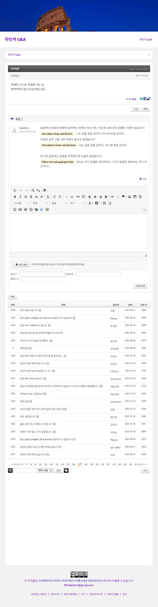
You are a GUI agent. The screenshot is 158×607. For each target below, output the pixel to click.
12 (51, 464)
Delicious (148, 98)
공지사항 (55, 594)
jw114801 (115, 447)
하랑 (112, 311)
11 (46, 464)
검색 (10, 470)
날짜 (130, 305)
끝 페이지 (140, 464)
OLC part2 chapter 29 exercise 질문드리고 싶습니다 (46, 318)
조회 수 (143, 305)
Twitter (141, 98)
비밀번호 (69, 274)
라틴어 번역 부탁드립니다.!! (33, 454)
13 (56, 464)
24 (119, 464)
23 (114, 464)
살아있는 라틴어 (38, 594)
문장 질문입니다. (28, 416)
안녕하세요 (115, 379)
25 (125, 464)
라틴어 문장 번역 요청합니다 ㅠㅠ (36, 371)
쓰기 (145, 470)
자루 (112, 455)
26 (130, 464)
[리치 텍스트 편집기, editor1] (79, 233)
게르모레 (114, 386)
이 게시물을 (131, 99)
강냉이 (113, 356)
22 (108, 464)
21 (102, 464)
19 (91, 464)
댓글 (144, 179)
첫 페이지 (18, 464)
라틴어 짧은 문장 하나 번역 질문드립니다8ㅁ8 (42, 409)
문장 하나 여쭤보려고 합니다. (34, 325)
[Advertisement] (79, 520)
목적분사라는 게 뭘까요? (31, 394)
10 (40, 464)
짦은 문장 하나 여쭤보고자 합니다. (36, 424)
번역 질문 (24, 401)
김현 (112, 409)
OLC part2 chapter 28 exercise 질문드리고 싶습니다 (46, 439)
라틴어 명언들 (70, 594)
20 (97, 464)
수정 (136, 109)
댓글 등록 (140, 286)
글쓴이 (13, 274)
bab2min (24, 128)
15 (68, 464)
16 (73, 464)
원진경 (113, 341)
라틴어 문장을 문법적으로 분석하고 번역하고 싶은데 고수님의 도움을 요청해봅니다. (59, 386)
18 (86, 464)
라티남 (113, 432)
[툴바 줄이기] (144, 210)
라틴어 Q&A (15, 39)
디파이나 (114, 371)
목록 (145, 109)
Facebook (144, 98)
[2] (40, 310)
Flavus (113, 318)
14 (62, 464)
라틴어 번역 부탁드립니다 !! (33, 363)
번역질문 (15, 69)
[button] (15, 190)
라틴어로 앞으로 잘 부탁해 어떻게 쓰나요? (40, 333)
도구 (83, 594)
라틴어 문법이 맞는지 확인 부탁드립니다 (39, 447)
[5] (101, 386)
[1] (49, 325)
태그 (66, 470)
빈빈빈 (113, 364)
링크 (125, 594)
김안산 (113, 424)
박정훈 (113, 326)
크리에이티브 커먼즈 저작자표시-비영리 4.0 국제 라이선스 (70, 580)
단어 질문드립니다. (29, 310)
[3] (45, 394)
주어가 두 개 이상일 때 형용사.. (34, 340)
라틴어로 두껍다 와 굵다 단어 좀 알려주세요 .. (41, 356)
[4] (44, 378)
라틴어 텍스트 (96, 594)
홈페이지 (14, 279)
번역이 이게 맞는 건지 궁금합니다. (36, 432)
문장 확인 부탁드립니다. (31, 378)
